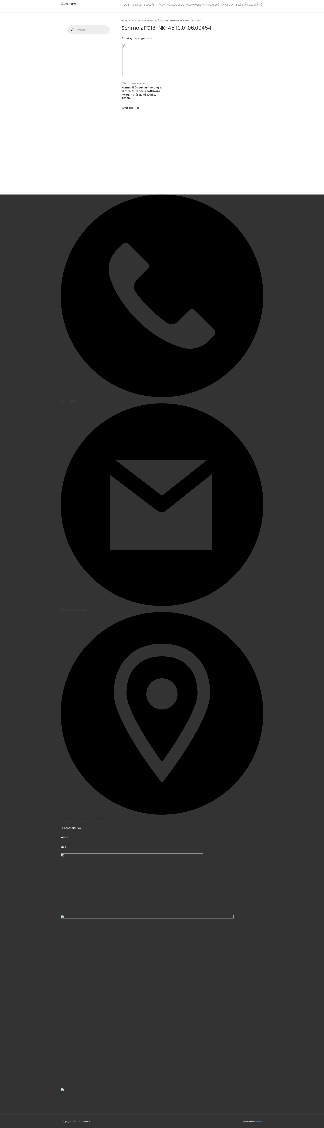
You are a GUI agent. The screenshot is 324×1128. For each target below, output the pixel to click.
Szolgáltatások (154, 4)
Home (125, 20)
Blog (63, 846)
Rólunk (65, 837)
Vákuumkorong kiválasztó (202, 4)
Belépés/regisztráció (249, 4)
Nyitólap (124, 4)
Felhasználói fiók (71, 828)
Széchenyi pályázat (28, 8)
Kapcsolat (228, 4)
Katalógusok (175, 4)
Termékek (136, 4)
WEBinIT (259, 1121)
